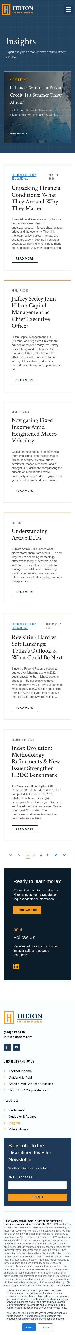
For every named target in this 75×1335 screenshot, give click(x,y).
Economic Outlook (24, 175)
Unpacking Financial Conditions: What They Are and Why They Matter (37, 198)
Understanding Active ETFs (30, 534)
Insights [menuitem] (14, 1123)
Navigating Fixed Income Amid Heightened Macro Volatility (34, 430)
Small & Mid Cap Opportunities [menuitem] (31, 1084)
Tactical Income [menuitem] (20, 1071)
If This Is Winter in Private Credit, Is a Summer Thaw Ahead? (37, 95)
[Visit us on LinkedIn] (16, 966)
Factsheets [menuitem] (16, 1110)
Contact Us (27, 910)
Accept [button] (29, 1327)
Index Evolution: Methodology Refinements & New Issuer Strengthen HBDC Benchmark (36, 761)
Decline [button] (46, 1327)
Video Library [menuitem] (18, 1129)
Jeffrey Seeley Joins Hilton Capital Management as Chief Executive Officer (34, 312)
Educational (20, 178)
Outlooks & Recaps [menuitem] (22, 1116)
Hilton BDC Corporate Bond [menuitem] (29, 1090)
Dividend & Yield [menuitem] (20, 1077)
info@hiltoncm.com (18, 1036)
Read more (18, 133)
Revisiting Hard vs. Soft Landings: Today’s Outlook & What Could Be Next (37, 647)
